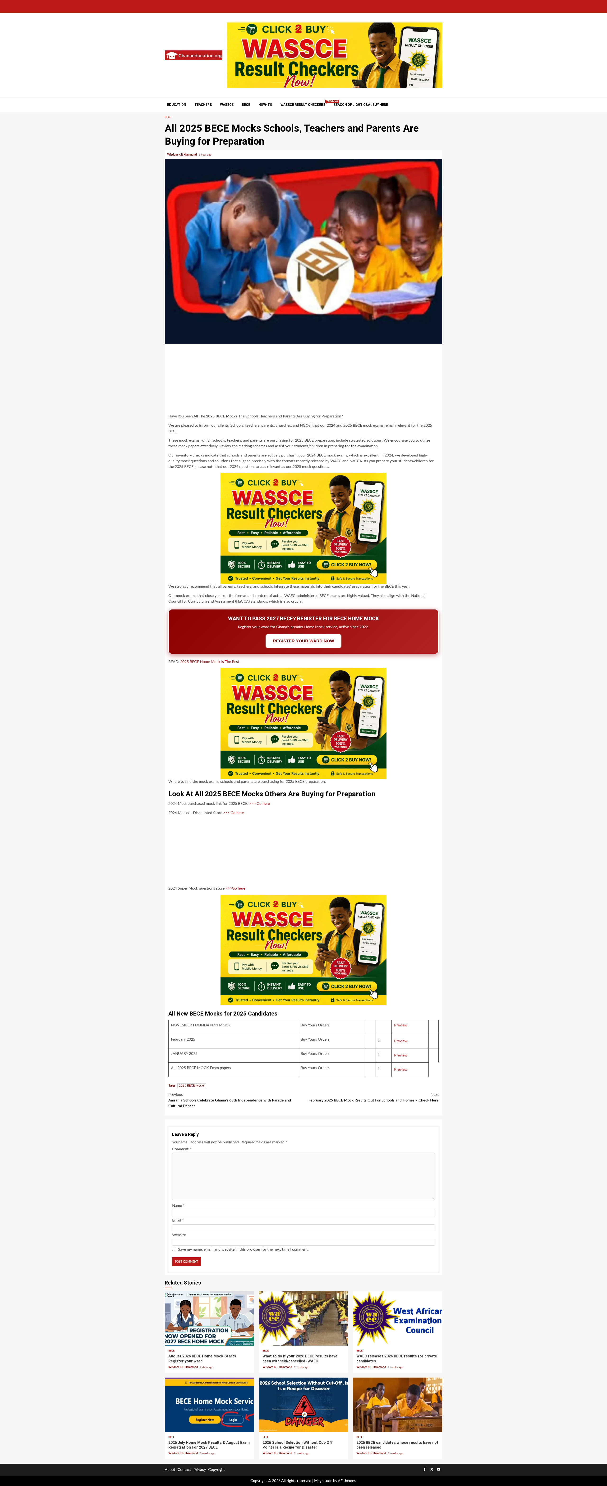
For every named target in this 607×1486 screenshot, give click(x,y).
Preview (401, 1025)
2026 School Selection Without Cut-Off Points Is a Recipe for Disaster (303, 1405)
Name (178, 1206)
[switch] (379, 1040)
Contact (184, 1470)
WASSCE (227, 105)
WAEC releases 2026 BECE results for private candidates (397, 1318)
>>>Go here (235, 888)
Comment (181, 1149)
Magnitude (323, 1481)
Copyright (216, 1470)
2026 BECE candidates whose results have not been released (397, 1405)
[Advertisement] (303, 379)
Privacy (199, 1470)
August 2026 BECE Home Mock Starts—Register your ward (209, 1318)
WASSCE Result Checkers (303, 105)
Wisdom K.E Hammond (182, 154)
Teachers (203, 105)
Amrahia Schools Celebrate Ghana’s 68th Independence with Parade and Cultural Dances (229, 1100)
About (170, 1470)
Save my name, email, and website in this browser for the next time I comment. (243, 1249)
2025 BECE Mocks (192, 1085)
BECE (246, 105)
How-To (265, 105)
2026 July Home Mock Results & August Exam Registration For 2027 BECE (209, 1405)
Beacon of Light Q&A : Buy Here (361, 105)
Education (176, 105)
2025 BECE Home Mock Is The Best (209, 662)
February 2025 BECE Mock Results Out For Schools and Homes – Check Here (373, 1097)
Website (179, 1235)
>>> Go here (259, 804)
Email (178, 1220)
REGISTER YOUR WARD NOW (303, 641)
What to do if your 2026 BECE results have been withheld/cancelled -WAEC (303, 1318)
